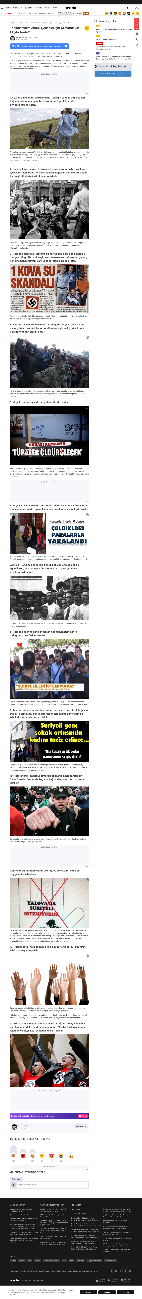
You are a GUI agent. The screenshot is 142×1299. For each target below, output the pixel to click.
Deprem (22, 1261)
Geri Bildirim (22, 1271)
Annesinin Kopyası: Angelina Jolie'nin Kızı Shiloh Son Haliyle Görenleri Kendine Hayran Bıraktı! (54, 1223)
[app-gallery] (126, 1280)
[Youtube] (125, 1271)
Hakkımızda (14, 1271)
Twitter (13, 1261)
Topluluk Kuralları (44, 1271)
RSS (97, 1271)
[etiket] (86, 28)
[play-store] (113, 1280)
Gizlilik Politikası (32, 1271)
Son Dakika (81, 1261)
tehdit (51, 1011)
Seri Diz (86, 13)
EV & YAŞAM (17, 8)
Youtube (37, 1261)
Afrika (48, 53)
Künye (93, 1271)
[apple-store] (101, 1280)
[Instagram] (111, 1271)
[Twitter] (121, 1271)
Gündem (21, 23)
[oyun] (128, 13)
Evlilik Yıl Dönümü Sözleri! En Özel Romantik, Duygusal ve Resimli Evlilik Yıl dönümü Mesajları (84, 1220)
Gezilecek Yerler (110, 1261)
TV (98, 53)
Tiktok (71, 1261)
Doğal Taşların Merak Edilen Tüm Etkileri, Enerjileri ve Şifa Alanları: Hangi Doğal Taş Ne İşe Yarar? (85, 1231)
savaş (16, 66)
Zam (29, 1261)
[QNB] (106, 13)
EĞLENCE (38, 8)
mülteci (81, 316)
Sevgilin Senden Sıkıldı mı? (106, 39)
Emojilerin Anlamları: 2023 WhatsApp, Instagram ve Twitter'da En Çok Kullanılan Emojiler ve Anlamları (85, 1237)
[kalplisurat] (137, 13)
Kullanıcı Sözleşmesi (74, 1271)
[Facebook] (116, 1271)
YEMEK (47, 8)
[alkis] (133, 13)
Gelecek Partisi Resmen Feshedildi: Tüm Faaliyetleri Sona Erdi (111, 48)
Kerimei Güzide (26, 37)
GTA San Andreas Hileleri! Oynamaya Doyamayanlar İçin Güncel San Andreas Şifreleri (116, 1246)
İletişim (58, 1271)
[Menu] (2, 8)
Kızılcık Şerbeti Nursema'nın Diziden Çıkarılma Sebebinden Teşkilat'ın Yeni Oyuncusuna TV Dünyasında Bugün (114, 58)
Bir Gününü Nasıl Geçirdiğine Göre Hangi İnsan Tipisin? (114, 31)
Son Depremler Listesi (78, 1213)
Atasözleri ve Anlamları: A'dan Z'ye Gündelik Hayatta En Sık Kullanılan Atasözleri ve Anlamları (82, 1243)
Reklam (53, 1271)
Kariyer (64, 1271)
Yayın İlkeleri (86, 1271)
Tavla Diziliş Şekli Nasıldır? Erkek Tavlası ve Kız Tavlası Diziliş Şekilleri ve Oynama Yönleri (85, 1249)
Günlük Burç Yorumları (51, 1261)
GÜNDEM (28, 8)
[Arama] (127, 7)
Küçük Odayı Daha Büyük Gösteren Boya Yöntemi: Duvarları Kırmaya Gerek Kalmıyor (24, 1240)
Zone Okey (77, 13)
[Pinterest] (130, 1271)
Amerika (13, 242)
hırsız (37, 556)
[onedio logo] (71, 7)
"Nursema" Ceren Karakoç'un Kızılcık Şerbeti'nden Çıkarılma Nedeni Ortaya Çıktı (53, 1230)
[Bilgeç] (115, 13)
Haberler (13, 23)
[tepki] (13, 1155)
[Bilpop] (120, 13)
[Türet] (111, 13)
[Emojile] (124, 13)
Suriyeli (13, 559)
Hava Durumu (75, 1209)
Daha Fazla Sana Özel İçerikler (111, 74)
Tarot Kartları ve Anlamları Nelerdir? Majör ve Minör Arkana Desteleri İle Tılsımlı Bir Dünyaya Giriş (117, 1211)
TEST (8, 8)
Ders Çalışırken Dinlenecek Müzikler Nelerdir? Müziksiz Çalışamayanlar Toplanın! (115, 1228)
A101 (64, 1261)
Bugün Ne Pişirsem (94, 1261)
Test (98, 26)
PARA (55, 8)
